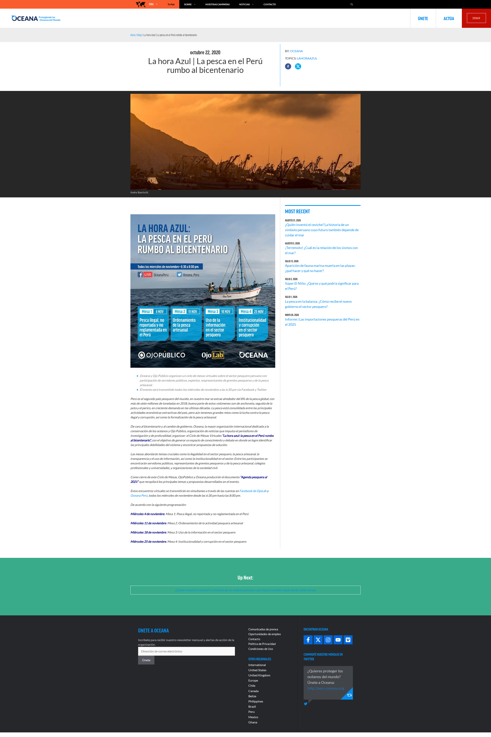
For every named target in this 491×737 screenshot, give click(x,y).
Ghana (252, 722)
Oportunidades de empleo (264, 634)
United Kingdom (259, 675)
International (257, 665)
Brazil (252, 706)
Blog (139, 34)
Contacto (270, 4)
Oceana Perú (138, 495)
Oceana (296, 51)
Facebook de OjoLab (252, 491)
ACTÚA (449, 18)
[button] (288, 66)
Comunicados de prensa (263, 629)
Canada (253, 691)
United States (257, 670)
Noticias (244, 4)
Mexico (253, 717)
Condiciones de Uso (260, 648)
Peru (251, 711)
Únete (423, 18)
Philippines (255, 701)
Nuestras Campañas (217, 4)
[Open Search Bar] (352, 4)
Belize (252, 696)
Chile (251, 685)
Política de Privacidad (262, 643)
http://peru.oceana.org (325, 688)
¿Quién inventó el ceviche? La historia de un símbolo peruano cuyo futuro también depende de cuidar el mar (322, 230)
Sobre (188, 4)
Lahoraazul (307, 58)
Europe (253, 680)
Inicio (132, 34)
